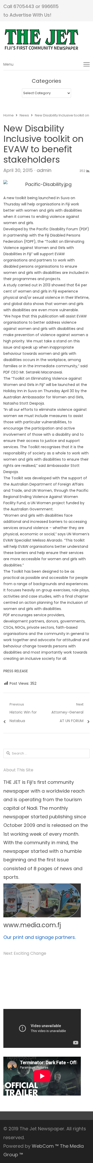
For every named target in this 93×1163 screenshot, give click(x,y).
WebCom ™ (45, 1146)
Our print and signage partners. (39, 937)
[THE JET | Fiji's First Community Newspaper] (46, 39)
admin (44, 170)
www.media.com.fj (32, 925)
